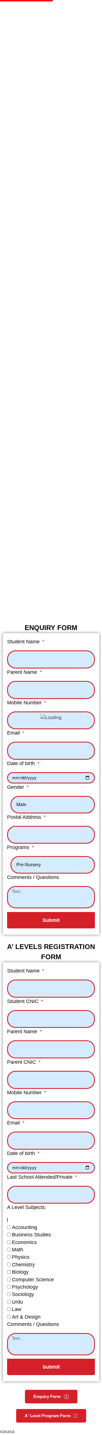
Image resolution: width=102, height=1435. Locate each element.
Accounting (24, 1227)
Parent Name (23, 672)
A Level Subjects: (26, 1207)
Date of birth (21, 763)
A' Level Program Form (48, 1415)
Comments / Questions (33, 877)
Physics (20, 1257)
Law (16, 1309)
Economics (24, 1242)
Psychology (25, 1287)
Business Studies (31, 1235)
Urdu (17, 1302)
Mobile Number (25, 702)
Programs (19, 847)
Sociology (23, 1294)
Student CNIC (23, 1001)
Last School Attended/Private (40, 1177)
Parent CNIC (22, 1062)
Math (17, 1249)
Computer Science (33, 1279)
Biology (20, 1272)
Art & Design (26, 1317)
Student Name (24, 641)
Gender (16, 787)
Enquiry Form (47, 1396)
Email (14, 733)
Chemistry (23, 1264)
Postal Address (24, 817)
